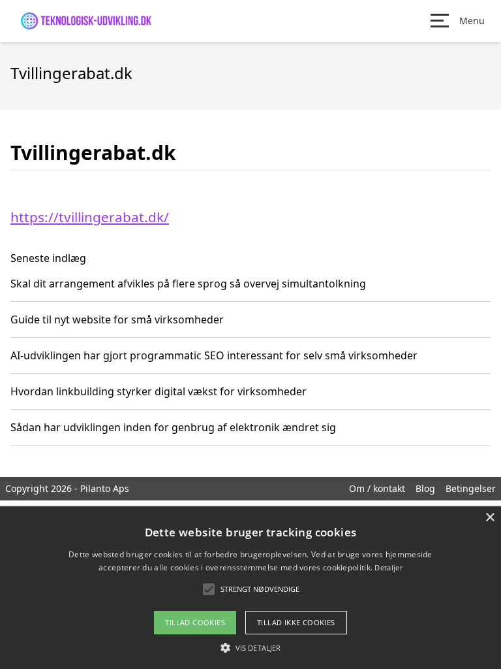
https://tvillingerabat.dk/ (89, 217)
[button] (250, 647)
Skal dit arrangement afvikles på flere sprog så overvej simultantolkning (188, 283)
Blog (425, 488)
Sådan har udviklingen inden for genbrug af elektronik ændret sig (173, 427)
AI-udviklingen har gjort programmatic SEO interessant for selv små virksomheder (214, 355)
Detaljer (388, 567)
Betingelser (471, 488)
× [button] (489, 518)
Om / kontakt (377, 488)
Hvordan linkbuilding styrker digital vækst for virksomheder (158, 391)
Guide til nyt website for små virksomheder (117, 319)
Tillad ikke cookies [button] (296, 622)
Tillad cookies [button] (195, 622)
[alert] (250, 587)
